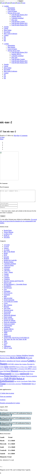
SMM (5, 332)
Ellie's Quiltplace (23, 364)
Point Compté (8, 317)
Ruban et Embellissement (12, 379)
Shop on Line (8, 331)
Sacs (15, 381)
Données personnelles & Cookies (10, 403)
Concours (7, 269)
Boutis (6, 253)
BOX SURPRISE (18, 357)
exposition (12, 367)
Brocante (29, 358)
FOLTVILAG (8, 293)
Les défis (28, 369)
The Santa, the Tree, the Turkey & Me (15, 339)
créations (16, 364)
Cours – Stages (8, 272)
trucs (5, 344)
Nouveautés (7, 312)
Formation (7, 294)
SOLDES (7, 237)
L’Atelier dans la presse (7, 393)
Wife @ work (8, 348)
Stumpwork (7, 336)
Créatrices (7, 279)
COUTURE (11, 364)
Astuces (6, 248)
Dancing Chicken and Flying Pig (14, 281)
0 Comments (23, 135)
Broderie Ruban (8, 262)
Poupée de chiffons (9, 320)
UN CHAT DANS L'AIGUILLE (13, 384)
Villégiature (7, 346)
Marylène (16, 135)
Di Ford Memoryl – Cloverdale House (15, 284)
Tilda (5, 341)
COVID (6, 276)
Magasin (14, 371)
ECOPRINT (7, 286)
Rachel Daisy (8, 230)
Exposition (7, 291)
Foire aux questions (6, 396)
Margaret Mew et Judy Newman (26, 371)
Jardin (30, 367)
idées (5, 296)
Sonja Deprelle (24, 381)
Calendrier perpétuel (10, 263)
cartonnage (7, 267)
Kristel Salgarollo (9, 300)
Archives (2, 400)
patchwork (24, 373)
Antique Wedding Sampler (25, 355)
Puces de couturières (10, 322)
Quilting (2, 378)
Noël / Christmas (15, 374)
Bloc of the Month (9, 251)
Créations (6, 277)
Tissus (5, 343)
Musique (6, 306)
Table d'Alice (32, 381)
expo (5, 289)
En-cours (30, 364)
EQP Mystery (8, 288)
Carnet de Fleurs (9, 265)
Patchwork (7, 313)
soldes (5, 334)
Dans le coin (7, 282)
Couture (6, 274)
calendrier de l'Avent (13, 361)
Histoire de (18, 366)
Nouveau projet (8, 310)
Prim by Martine (21, 376)
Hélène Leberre (24, 366)
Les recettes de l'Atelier (11, 301)
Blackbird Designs (5, 358)
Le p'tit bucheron (21, 368)
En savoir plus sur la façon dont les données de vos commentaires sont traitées (18, 221)
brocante (6, 257)
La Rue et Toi (8, 234)
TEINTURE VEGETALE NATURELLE (16, 337)
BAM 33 (6, 235)
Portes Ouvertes (8, 319)
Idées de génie (8, 298)
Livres (6, 303)
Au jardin (6, 250)
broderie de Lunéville (10, 260)
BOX (5, 255)
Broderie (6, 258)
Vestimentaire (26, 384)
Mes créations (8, 305)
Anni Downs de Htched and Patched (8, 355)
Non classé (7, 308)
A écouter (7, 245)
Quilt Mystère (8, 325)
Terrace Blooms (8, 232)
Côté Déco (7, 270)
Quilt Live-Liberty (9, 324)
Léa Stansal (7, 371)
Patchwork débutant (10, 315)
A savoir (6, 246)
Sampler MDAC (9, 329)
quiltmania (7, 327)
